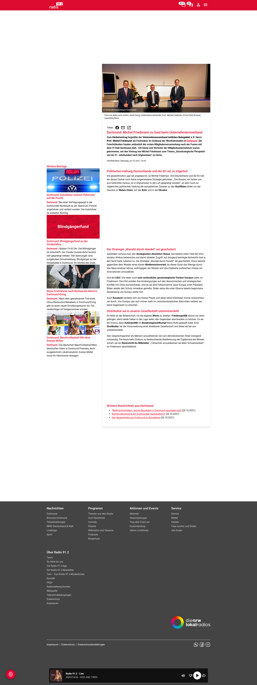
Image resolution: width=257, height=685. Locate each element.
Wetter (174, 517)
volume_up (183, 676)
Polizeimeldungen (56, 522)
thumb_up (204, 675)
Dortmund (192, 140)
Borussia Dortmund (57, 517)
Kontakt (51, 578)
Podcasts (93, 534)
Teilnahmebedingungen (59, 595)
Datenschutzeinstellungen (91, 644)
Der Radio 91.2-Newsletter (60, 570)
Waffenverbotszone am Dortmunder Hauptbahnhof (138, 414)
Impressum (52, 603)
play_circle (197, 675)
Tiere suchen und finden (183, 526)
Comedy (92, 522)
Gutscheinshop (137, 526)
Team (50, 557)
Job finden (176, 530)
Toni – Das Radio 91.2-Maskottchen (65, 574)
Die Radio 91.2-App (57, 565)
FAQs (49, 582)
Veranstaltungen (138, 517)
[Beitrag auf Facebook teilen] (117, 127)
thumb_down (190, 675)
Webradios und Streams (100, 530)
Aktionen (134, 513)
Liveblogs (52, 530)
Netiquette (52, 590)
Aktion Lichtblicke (139, 530)
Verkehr (175, 522)
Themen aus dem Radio (100, 513)
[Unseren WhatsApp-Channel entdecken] (196, 644)
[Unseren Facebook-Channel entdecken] (202, 644)
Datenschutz (53, 599)
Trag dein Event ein (140, 522)
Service (175, 513)
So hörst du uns (55, 561)
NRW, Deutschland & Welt (60, 526)
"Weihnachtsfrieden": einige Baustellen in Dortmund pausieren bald (146, 410)
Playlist (92, 526)
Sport (49, 534)
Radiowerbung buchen (58, 586)
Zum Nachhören (96, 517)
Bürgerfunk (94, 538)
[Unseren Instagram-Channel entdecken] (208, 644)
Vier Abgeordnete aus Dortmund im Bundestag (136, 417)
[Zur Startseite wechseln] (56, 5)
